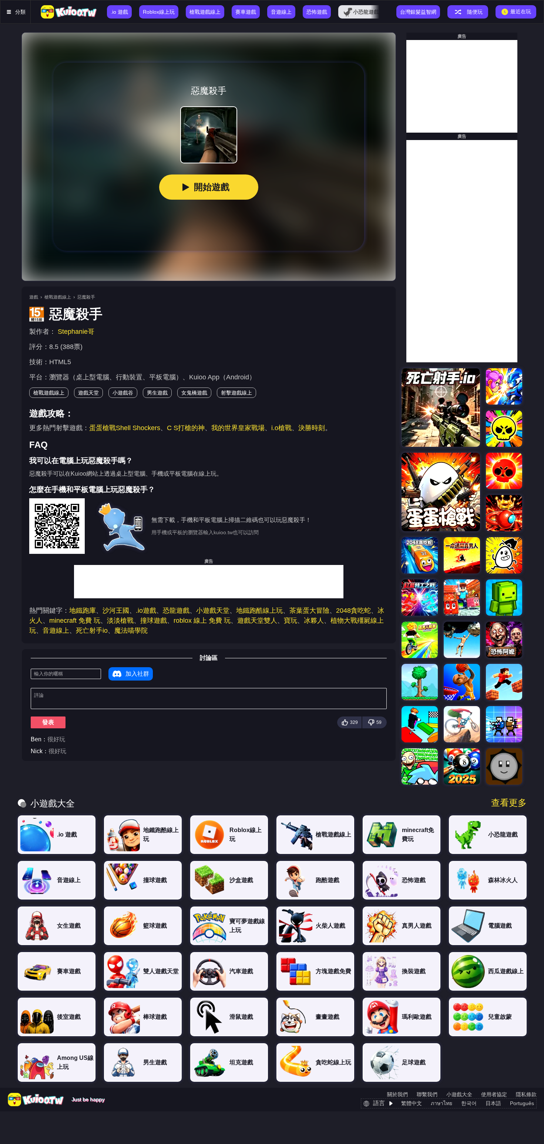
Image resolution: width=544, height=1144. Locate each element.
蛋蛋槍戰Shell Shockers (124, 428)
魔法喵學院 (131, 630)
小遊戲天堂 (212, 610)
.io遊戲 (146, 610)
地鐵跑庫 (82, 610)
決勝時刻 (311, 428)
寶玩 (290, 620)
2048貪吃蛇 (353, 610)
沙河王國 (116, 610)
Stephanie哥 (76, 331)
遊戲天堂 (88, 393)
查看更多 (509, 802)
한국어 (469, 1103)
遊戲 (33, 297)
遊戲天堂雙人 (257, 620)
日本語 (493, 1103)
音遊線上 (56, 630)
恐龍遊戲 (176, 610)
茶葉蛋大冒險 (309, 610)
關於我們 (397, 1094)
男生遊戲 (157, 393)
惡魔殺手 (86, 297)
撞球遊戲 (153, 620)
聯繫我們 (427, 1094)
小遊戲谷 (123, 393)
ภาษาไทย (441, 1103)
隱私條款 (526, 1094)
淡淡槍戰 (120, 620)
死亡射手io (92, 630)
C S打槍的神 (186, 428)
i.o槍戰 (281, 428)
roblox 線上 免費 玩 (202, 620)
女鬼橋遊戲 (194, 393)
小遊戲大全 (459, 1094)
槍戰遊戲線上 (57, 297)
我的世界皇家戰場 (238, 428)
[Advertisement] (208, 581)
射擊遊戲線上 (236, 393)
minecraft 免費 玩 (74, 620)
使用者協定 (494, 1094)
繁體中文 (411, 1103)
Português (522, 1103)
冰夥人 (314, 620)
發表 (48, 722)
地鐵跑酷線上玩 (259, 610)
